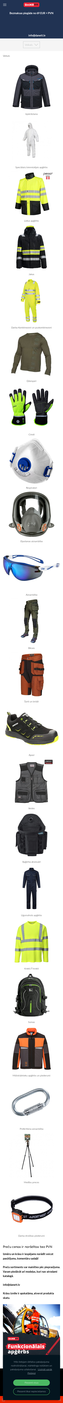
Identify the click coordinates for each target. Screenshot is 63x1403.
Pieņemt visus (32, 1382)
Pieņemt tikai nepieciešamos (31, 1391)
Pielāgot (32, 1373)
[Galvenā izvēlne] (5, 5)
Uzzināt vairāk (45, 1369)
